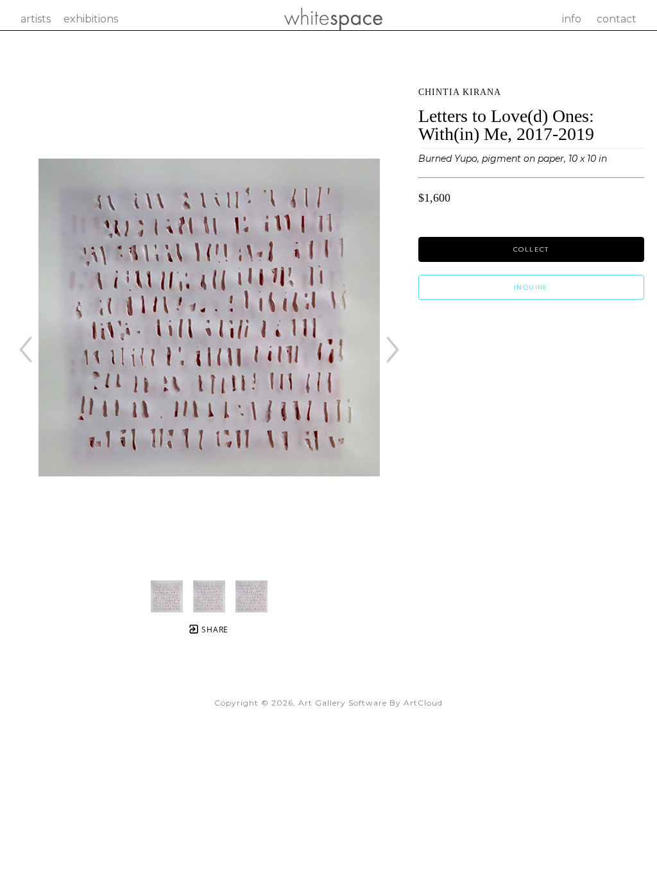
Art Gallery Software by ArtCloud (370, 703)
